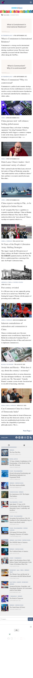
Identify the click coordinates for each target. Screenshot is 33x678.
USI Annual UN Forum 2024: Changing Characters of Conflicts (19, 533)
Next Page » (27, 430)
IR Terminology (7, 35)
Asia (18, 570)
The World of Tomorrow (16, 598)
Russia (3, 364)
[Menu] (31, 2)
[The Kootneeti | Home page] (3, 2)
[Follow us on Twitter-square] (19, 437)
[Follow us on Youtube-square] (28, 437)
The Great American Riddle (17, 485)
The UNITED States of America (18, 542)
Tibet (11, 572)
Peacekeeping (18, 471)
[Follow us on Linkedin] (22, 437)
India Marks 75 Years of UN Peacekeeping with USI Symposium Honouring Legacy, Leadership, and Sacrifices (20, 507)
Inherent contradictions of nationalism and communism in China (14, 326)
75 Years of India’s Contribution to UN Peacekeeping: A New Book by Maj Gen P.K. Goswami (20, 463)
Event (11, 471)
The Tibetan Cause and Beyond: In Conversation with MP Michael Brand (20, 575)
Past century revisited (10, 287)
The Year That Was (15, 452)
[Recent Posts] (9, 445)
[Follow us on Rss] (31, 437)
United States (18, 282)
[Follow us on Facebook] (16, 437)
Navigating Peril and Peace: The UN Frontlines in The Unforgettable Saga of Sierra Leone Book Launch (21, 520)
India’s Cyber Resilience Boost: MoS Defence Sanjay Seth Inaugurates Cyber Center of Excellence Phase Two (21, 562)
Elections (18, 540)
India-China (5, 405)
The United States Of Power (17, 607)
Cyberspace (17, 558)
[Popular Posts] (24, 445)
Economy (10, 364)
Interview (13, 570)
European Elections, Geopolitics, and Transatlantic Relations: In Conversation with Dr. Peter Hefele (21, 588)
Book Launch (14, 459)
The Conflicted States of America (19, 551)
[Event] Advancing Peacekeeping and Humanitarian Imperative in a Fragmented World (20, 475)
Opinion (9, 241)
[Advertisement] (16, 660)
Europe (19, 582)
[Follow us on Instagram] (25, 437)
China (3, 118)
